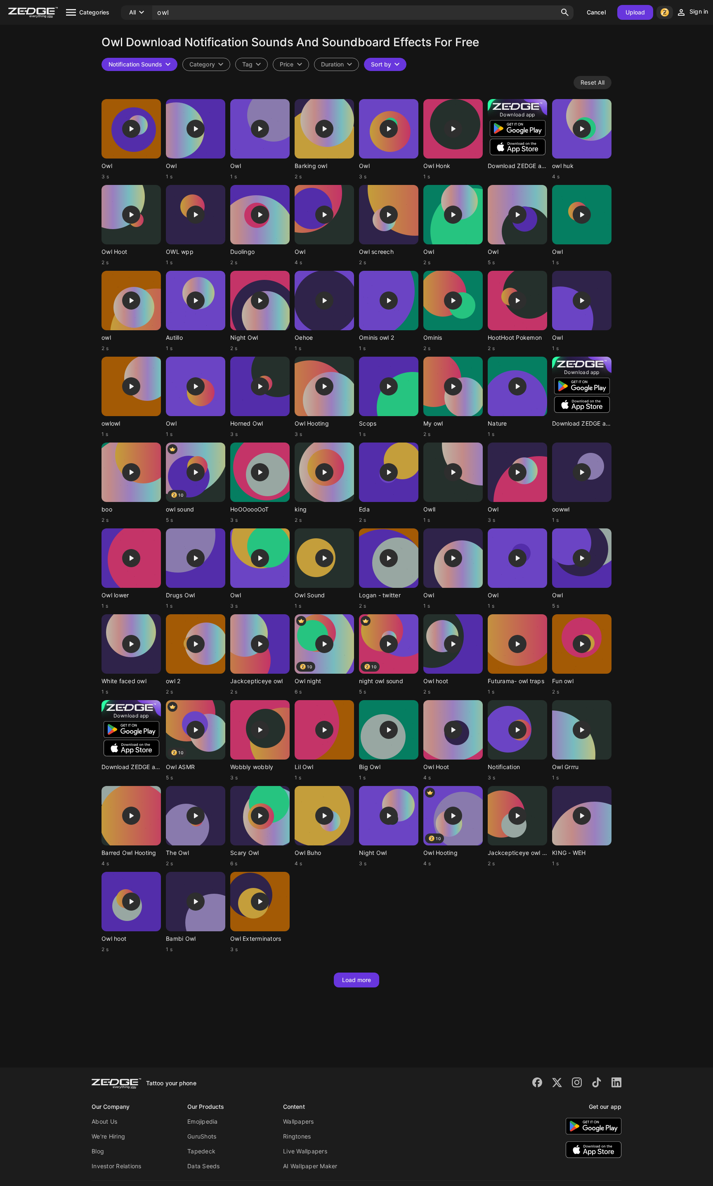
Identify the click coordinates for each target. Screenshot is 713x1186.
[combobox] (251, 64)
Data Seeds (203, 1165)
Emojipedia (202, 1121)
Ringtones (297, 1136)
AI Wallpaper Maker (310, 1165)
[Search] (565, 12)
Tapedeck (201, 1151)
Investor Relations (117, 1165)
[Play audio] (131, 129)
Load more (356, 979)
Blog (98, 1151)
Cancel (596, 12)
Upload (635, 12)
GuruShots (201, 1136)
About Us (104, 1121)
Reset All (592, 82)
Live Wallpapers (305, 1151)
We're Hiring (108, 1136)
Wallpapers (298, 1121)
